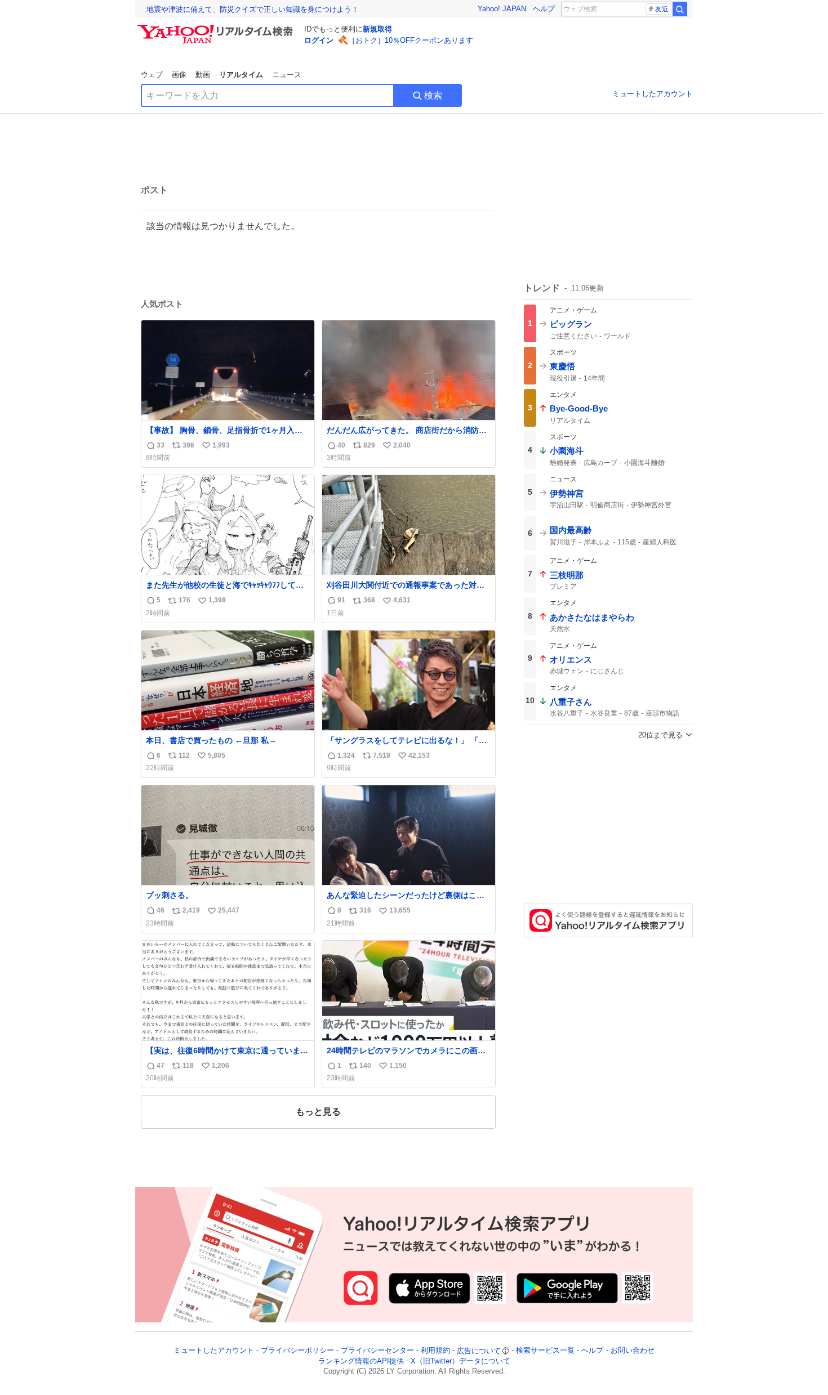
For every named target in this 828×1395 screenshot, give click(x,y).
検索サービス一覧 (545, 1351)
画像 (179, 74)
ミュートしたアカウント (652, 94)
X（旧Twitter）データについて (460, 1361)
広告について (479, 1351)
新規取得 (377, 29)
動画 (202, 74)
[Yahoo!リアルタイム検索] (217, 27)
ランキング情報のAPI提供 (361, 1361)
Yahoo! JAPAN (502, 9)
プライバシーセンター (377, 1351)
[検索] (680, 9)
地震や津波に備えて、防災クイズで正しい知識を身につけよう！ (252, 9)
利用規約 (435, 1351)
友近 (662, 9)
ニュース (286, 74)
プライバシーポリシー (297, 1351)
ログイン (318, 40)
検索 (433, 95)
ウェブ (152, 74)
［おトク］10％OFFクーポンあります (410, 40)
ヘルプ (544, 9)
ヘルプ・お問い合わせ (618, 1351)
